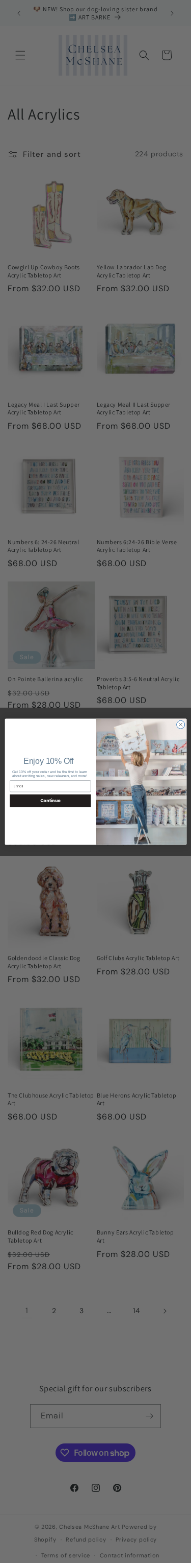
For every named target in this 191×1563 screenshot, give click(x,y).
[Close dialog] (180, 724)
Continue (50, 800)
